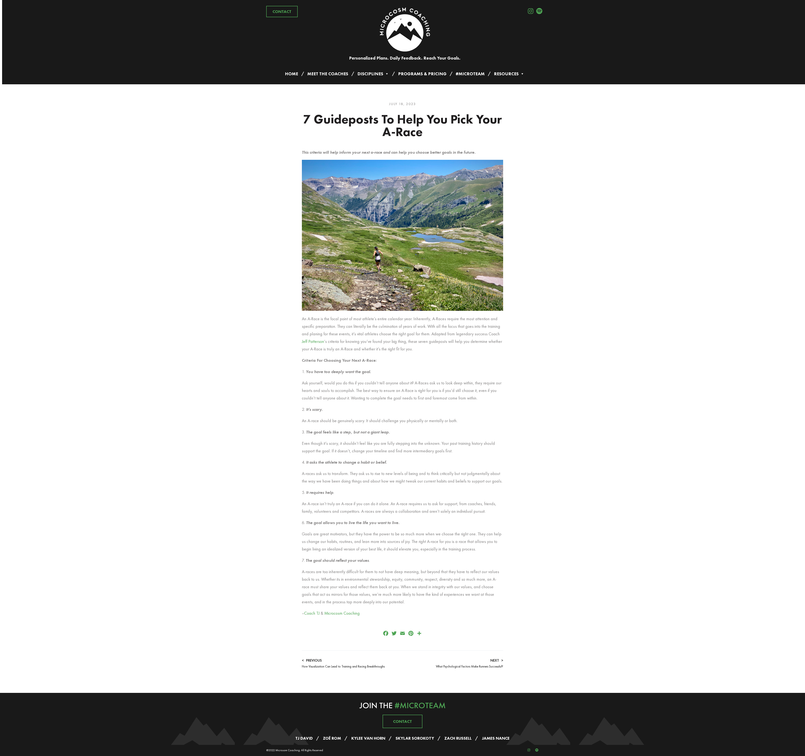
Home (291, 73)
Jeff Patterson (313, 341)
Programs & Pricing (422, 73)
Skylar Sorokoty (415, 738)
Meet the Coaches (327, 73)
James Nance (496, 738)
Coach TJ (312, 613)
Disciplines (370, 73)
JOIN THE (403, 705)
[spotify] (539, 11)
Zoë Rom (332, 738)
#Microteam (470, 73)
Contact (282, 11)
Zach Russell (458, 738)
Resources (506, 73)
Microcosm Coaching (342, 613)
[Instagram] (530, 11)
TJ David (304, 738)
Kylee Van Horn (368, 738)
